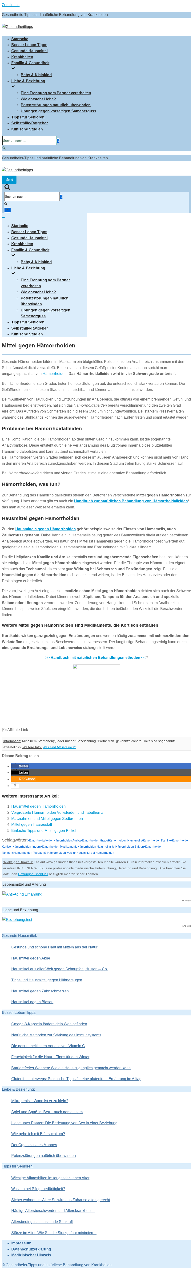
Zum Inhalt (11, 5)
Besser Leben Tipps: (19, 1012)
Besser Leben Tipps (29, 45)
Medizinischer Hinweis (31, 1255)
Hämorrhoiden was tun (61, 852)
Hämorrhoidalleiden (40, 840)
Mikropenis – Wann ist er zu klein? (39, 1101)
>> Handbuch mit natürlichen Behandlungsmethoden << (95, 658)
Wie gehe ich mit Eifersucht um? (38, 1134)
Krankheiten (22, 57)
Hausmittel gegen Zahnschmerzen (40, 991)
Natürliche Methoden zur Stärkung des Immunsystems (56, 1035)
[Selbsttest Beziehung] (17, 920)
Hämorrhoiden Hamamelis (125, 840)
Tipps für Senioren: (17, 1166)
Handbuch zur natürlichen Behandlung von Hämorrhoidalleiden (131, 501)
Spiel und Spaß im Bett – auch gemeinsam (47, 1112)
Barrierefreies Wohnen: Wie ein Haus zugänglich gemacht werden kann (71, 1068)
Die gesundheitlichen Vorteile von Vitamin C (48, 1046)
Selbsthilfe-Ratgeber (29, 123)
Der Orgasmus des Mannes (34, 1145)
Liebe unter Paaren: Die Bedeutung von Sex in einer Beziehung (64, 1123)
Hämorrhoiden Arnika (67, 840)
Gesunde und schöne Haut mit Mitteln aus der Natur (54, 947)
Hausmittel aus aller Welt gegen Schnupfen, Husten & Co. (59, 969)
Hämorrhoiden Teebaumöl (30, 852)
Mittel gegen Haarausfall (31, 824)
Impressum (21, 1243)
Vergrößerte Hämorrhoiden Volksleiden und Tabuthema (57, 812)
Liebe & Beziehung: (18, 1089)
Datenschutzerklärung (31, 1249)
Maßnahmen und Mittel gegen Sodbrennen (47, 819)
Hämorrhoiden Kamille (156, 840)
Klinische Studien (27, 129)
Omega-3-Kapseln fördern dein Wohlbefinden (49, 1024)
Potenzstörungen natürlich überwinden (56, 105)
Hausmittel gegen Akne (30, 958)
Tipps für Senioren (27, 117)
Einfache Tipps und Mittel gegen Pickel (43, 831)
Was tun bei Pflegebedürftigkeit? (38, 1189)
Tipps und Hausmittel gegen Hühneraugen (46, 980)
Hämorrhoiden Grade (94, 840)
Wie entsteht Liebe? (38, 99)
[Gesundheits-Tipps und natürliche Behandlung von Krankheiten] (17, 27)
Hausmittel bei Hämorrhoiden (95, 852)
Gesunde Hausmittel (29, 51)
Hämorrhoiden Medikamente (59, 846)
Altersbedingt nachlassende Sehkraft (42, 1222)
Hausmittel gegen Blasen (32, 1002)
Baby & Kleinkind (36, 75)
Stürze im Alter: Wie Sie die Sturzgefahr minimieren (53, 1233)
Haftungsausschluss (33, 874)
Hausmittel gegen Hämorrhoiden (38, 806)
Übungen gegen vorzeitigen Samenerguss (58, 111)
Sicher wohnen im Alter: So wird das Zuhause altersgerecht (60, 1200)
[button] (20, 766)
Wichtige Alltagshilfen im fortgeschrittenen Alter (50, 1178)
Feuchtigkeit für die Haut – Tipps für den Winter (50, 1057)
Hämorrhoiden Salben (129, 846)
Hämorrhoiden (55, 374)
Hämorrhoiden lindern (26, 846)
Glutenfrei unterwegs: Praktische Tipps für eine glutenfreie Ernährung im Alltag (76, 1079)
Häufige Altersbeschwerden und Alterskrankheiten (53, 1211)
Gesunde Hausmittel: (19, 936)
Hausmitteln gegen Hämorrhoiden (45, 529)
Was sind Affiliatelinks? (59, 747)
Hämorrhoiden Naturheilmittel (96, 846)
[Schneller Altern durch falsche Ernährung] (22, 894)
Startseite (19, 39)
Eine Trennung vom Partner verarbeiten (56, 93)
